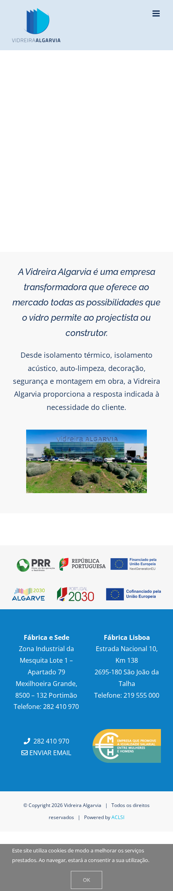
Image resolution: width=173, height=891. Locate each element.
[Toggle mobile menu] (156, 13)
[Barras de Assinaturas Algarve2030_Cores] (86, 591)
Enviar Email (49, 752)
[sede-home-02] (86, 433)
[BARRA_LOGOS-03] (86, 557)
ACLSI (117, 817)
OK (86, 879)
